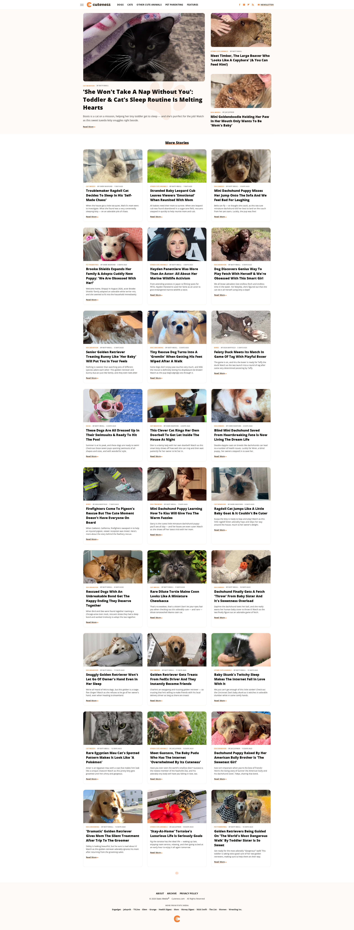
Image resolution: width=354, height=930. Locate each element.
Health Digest (165, 909)
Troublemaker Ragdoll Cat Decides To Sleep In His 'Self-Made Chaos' (109, 195)
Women (223, 909)
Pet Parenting (174, 4)
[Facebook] (239, 4)
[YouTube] (244, 4)
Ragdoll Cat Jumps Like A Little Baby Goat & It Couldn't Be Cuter (240, 510)
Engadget (116, 909)
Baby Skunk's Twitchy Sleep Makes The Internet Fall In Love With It (239, 679)
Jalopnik (127, 909)
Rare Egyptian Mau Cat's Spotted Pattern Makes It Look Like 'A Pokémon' (112, 757)
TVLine (136, 909)
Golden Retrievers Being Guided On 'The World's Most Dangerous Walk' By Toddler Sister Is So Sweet (240, 838)
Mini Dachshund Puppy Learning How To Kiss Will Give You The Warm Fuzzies (176, 513)
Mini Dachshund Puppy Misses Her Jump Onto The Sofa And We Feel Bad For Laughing (240, 195)
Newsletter (267, 4)
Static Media (162, 898)
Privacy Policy (189, 893)
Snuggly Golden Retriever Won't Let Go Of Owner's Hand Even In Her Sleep (112, 679)
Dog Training (156, 504)
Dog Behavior (220, 265)
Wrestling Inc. (235, 909)
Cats (130, 4)
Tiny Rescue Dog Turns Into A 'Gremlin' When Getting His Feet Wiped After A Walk (176, 356)
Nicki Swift (202, 909)
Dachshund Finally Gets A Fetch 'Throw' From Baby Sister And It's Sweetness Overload (239, 596)
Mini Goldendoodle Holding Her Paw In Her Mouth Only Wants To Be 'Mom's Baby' (240, 121)
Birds (216, 348)
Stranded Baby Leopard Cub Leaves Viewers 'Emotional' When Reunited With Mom (172, 195)
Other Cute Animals (149, 4)
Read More (88, 126)
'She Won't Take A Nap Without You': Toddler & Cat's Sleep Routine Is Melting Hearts (142, 99)
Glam (144, 909)
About (160, 893)
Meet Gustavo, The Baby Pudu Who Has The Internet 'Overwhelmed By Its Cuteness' (175, 757)
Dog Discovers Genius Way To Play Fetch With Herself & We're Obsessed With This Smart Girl (240, 273)
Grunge (152, 909)
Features (192, 4)
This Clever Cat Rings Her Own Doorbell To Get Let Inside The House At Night (174, 435)
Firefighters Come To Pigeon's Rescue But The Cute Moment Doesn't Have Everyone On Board (110, 515)
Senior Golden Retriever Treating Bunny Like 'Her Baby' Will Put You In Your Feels (111, 356)
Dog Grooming (156, 348)
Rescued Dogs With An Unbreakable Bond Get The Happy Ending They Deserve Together (108, 598)
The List (213, 909)
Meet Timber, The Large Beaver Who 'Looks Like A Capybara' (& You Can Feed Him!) (240, 60)
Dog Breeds (215, 112)
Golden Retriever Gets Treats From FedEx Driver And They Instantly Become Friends (174, 679)
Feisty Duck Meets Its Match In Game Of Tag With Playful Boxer (240, 354)
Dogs (120, 4)
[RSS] (253, 4)
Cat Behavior (89, 86)
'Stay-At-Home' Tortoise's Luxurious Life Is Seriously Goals (176, 833)
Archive (172, 893)
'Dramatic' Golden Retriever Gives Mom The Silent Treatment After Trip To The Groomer (112, 836)
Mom (176, 909)
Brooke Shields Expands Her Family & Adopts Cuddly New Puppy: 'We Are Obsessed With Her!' (111, 276)
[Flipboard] (248, 4)
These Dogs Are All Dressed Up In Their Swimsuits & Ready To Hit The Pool (112, 435)
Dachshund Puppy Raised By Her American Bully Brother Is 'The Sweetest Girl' (240, 757)
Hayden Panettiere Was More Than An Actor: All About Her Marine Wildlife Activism (174, 273)
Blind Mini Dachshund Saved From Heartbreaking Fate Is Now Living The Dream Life (240, 435)
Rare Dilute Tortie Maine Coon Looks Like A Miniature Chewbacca (174, 596)
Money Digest (187, 909)
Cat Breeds (90, 186)
